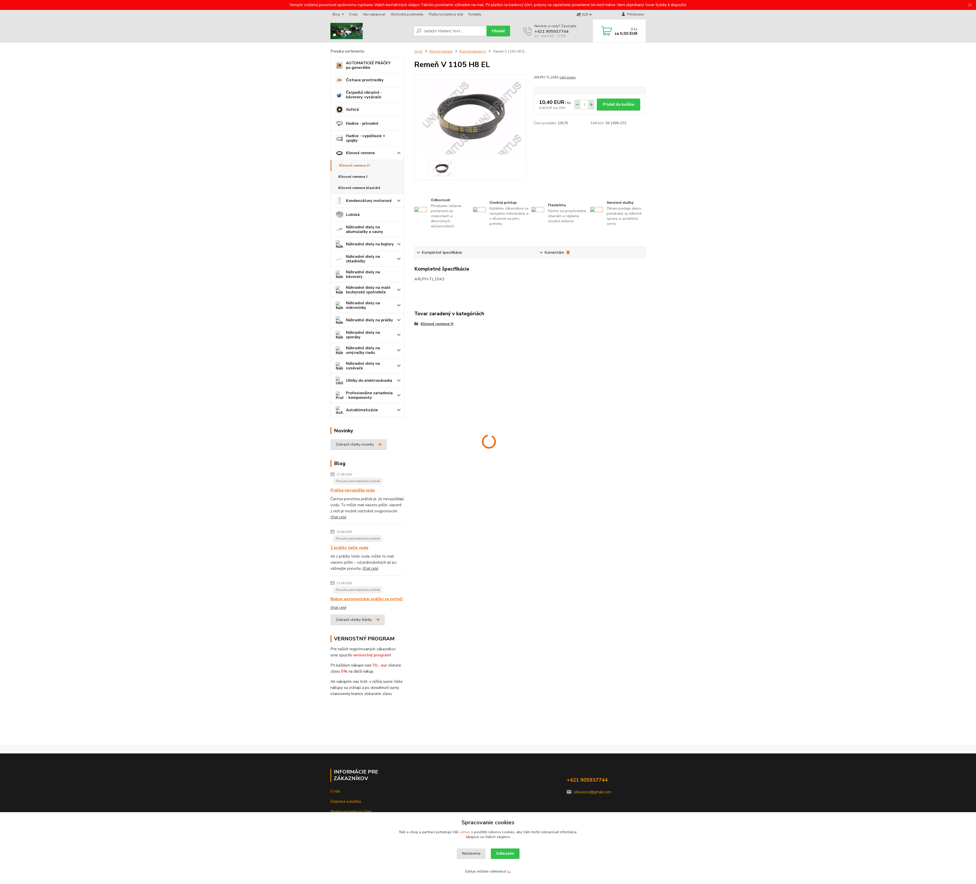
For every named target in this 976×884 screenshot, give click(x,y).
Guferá (352, 109)
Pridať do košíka (618, 104)
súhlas (465, 832)
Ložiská (353, 214)
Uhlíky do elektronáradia (369, 380)
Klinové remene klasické (359, 187)
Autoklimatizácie (362, 410)
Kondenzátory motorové (369, 200)
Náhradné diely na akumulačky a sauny (364, 229)
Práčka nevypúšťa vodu (352, 490)
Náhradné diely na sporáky (363, 335)
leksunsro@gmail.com (592, 792)
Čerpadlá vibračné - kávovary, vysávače (364, 95)
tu (508, 871)
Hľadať (498, 31)
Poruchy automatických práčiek (358, 481)
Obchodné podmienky (407, 14)
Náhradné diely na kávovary (363, 274)
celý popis (567, 77)
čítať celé (338, 517)
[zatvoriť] (970, 5)
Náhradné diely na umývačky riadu (363, 350)
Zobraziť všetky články (354, 619)
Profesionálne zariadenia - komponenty (369, 395)
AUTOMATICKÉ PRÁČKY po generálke (368, 65)
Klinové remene (360, 152)
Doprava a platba (345, 801)
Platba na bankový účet (446, 14)
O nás (353, 14)
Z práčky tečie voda (349, 547)
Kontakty (474, 14)
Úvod (418, 51)
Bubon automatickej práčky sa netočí (366, 599)
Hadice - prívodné (362, 123)
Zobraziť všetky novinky (355, 444)
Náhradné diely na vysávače (363, 366)
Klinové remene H (354, 165)
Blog (336, 14)
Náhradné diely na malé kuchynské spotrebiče (368, 290)
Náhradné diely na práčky (369, 320)
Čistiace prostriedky (365, 80)
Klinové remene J (353, 176)
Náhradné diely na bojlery (370, 244)
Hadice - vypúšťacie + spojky (365, 138)
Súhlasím (505, 853)
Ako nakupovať (374, 14)
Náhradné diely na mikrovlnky (363, 305)
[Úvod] (369, 31)
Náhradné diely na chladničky (363, 259)
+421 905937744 (552, 31)
